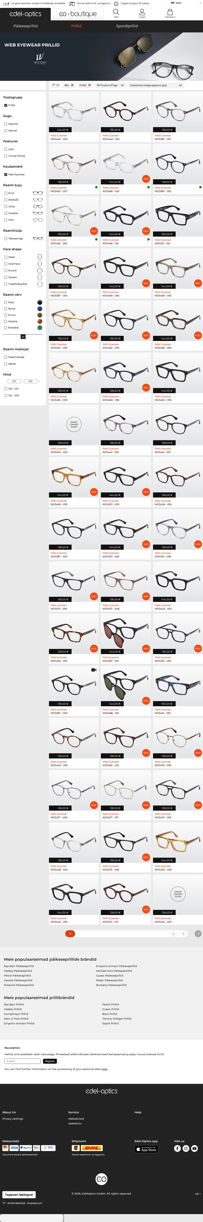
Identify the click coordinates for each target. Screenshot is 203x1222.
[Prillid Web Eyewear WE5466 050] (178, 318)
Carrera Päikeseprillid (18, 980)
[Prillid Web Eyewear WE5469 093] (178, 266)
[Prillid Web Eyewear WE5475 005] (126, 840)
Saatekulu (75, 1123)
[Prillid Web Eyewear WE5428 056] (178, 475)
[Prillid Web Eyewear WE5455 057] (74, 162)
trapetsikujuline (17, 283)
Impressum (34, 1203)
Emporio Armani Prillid (19, 1023)
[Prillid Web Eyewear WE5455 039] (74, 371)
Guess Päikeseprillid (109, 975)
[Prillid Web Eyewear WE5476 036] (178, 736)
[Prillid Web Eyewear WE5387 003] (74, 527)
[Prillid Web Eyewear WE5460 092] (126, 371)
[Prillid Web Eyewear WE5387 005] (74, 684)
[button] (25, 14)
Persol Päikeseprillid (17, 975)
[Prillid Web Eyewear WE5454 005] (178, 892)
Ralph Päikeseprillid (109, 980)
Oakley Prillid (13, 1009)
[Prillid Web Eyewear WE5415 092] (178, 684)
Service (73, 1112)
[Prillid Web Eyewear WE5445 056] (74, 892)
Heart (11, 257)
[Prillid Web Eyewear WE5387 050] (74, 266)
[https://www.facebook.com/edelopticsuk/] (177, 1149)
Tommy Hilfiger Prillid (116, 1018)
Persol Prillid (110, 1004)
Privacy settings (12, 1118)
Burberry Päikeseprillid (111, 985)
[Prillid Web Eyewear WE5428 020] (74, 840)
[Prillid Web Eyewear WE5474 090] (178, 527)
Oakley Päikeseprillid (18, 970)
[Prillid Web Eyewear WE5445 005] (178, 579)
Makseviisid (76, 1118)
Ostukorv (170, 17)
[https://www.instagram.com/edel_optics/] (186, 1149)
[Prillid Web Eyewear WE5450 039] (178, 840)
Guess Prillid (110, 1009)
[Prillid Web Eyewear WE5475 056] (74, 579)
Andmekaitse (16, 1203)
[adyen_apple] (36, 1148)
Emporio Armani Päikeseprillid (116, 966)
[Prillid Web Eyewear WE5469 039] (74, 475)
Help (138, 1112)
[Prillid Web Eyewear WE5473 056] (178, 788)
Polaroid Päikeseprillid (19, 985)
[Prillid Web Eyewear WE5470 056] (126, 527)
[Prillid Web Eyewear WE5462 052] (126, 736)
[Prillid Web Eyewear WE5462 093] (74, 214)
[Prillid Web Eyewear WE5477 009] (74, 788)
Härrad (12, 130)
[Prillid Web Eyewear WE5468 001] (126, 684)
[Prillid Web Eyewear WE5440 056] (74, 736)
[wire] (48, 1148)
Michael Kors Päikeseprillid (114, 970)
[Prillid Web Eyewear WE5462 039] (74, 318)
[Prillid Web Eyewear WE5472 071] (126, 892)
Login (142, 17)
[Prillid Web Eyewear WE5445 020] (74, 110)
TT (4, 1203)
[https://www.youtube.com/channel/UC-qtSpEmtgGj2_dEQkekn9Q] (194, 1149)
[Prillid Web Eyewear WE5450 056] (178, 371)
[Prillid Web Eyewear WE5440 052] (126, 110)
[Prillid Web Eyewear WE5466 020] (126, 162)
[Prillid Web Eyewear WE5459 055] (74, 632)
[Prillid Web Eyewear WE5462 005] (126, 318)
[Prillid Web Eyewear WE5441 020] (126, 423)
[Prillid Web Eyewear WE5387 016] (178, 110)
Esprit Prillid (110, 1023)
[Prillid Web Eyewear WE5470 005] (126, 475)
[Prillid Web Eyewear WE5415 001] (178, 214)
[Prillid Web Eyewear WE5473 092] (178, 632)
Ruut (11, 193)
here (104, 1069)
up (197, 1193)
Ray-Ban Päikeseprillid (19, 966)
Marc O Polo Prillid (16, 1018)
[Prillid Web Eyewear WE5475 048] (126, 579)
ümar (11, 206)
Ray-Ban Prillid (14, 1004)
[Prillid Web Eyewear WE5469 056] (126, 266)
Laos (11, 149)
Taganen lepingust (19, 1195)
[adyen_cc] (5, 1148)
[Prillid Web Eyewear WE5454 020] (74, 423)
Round (12, 270)
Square (12, 277)
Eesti (178, 2)
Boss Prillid (109, 1013)
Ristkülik (13, 199)
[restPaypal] (26, 1148)
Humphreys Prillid (16, 1013)
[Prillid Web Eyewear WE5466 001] (126, 214)
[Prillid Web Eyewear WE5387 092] (178, 162)
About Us (9, 1112)
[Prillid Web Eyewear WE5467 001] (126, 632)
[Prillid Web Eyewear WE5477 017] (126, 788)
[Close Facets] (23, 85)
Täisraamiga (15, 238)
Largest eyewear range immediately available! (38, 3)
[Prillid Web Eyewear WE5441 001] (178, 423)
